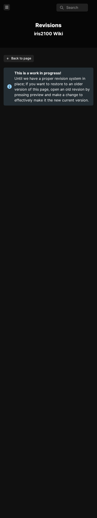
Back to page (21, 58)
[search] (72, 8)
